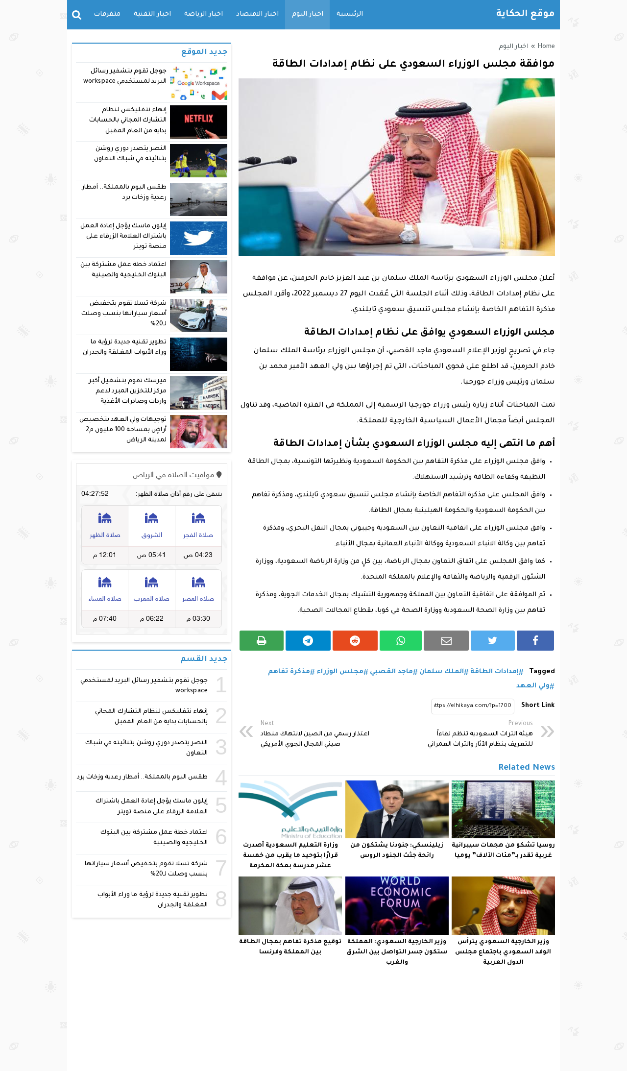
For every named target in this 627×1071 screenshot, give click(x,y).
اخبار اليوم (307, 14)
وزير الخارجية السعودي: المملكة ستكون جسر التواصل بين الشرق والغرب (396, 952)
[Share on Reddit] (355, 640)
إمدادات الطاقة (494, 672)
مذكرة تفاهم (289, 672)
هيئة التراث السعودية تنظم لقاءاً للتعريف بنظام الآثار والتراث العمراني (480, 734)
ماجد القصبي (391, 672)
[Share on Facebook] (535, 640)
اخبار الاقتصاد (257, 14)
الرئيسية (350, 14)
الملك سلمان (441, 672)
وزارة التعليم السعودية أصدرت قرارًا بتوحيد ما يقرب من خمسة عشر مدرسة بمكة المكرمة (290, 856)
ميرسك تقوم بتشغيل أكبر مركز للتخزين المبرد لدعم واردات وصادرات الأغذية (128, 392)
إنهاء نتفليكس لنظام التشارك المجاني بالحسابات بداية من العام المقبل (128, 121)
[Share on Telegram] (308, 640)
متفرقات (107, 14)
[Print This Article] (261, 640)
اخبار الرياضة (203, 14)
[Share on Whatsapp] (401, 640)
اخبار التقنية (152, 14)
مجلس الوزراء (339, 672)
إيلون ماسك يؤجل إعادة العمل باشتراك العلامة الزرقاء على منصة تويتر (123, 237)
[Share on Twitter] (492, 640)
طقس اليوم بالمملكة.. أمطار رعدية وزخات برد (142, 777)
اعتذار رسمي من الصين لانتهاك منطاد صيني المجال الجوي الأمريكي (315, 734)
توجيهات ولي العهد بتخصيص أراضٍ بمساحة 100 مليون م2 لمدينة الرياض (123, 430)
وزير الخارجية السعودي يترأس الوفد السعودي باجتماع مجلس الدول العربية (503, 952)
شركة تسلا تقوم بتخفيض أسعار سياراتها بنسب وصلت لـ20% (124, 314)
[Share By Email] (446, 640)
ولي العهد (533, 686)
